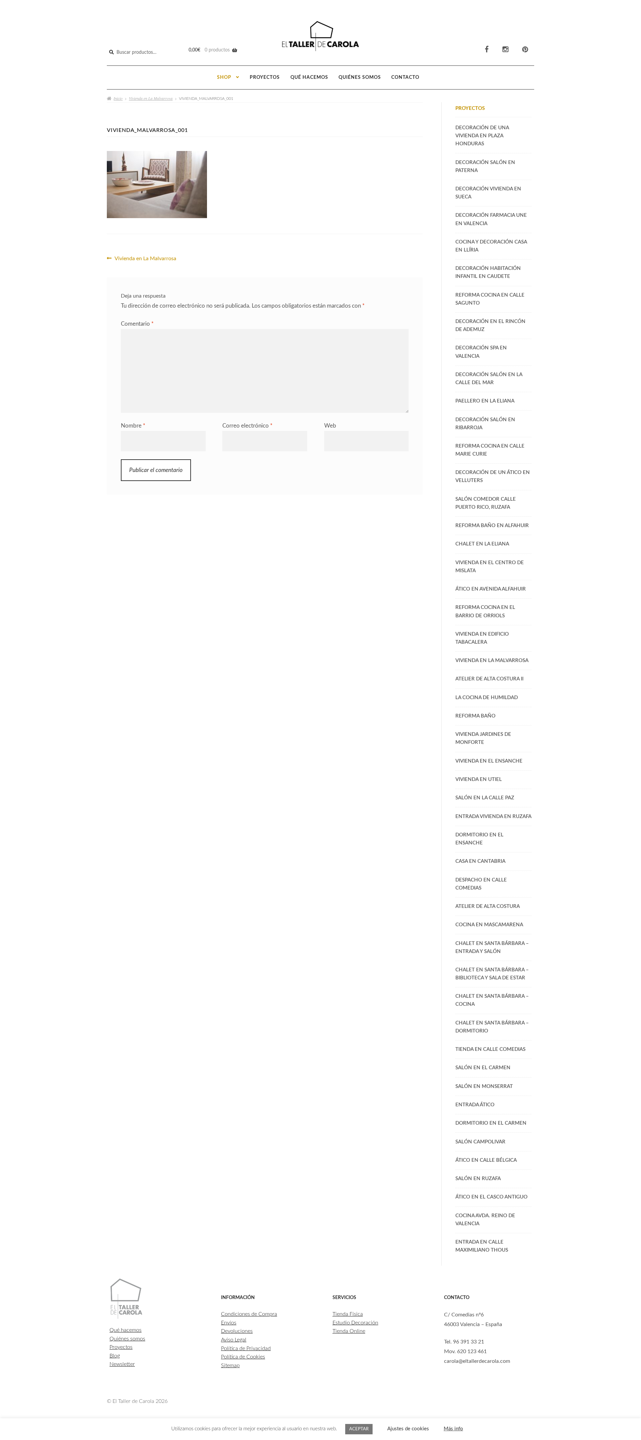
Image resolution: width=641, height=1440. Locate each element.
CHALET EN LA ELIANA (482, 543)
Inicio (118, 98)
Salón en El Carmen (482, 1067)
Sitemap (230, 1365)
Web (330, 426)
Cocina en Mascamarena (489, 924)
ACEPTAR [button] (359, 1429)
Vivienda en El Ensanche (488, 761)
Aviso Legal (233, 1339)
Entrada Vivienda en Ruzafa (493, 816)
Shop (224, 77)
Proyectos (265, 77)
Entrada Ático (474, 1104)
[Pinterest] (525, 49)
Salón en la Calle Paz (484, 797)
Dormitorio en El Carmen (490, 1123)
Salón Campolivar (480, 1141)
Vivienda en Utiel (478, 779)
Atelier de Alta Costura (487, 906)
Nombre (133, 426)
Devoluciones (237, 1331)
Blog (115, 1355)
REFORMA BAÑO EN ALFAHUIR (492, 525)
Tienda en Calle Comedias (490, 1049)
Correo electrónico (247, 426)
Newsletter (122, 1364)
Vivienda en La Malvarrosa (151, 98)
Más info (453, 1428)
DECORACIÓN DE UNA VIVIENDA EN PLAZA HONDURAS (482, 135)
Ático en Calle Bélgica (486, 1160)
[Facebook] (487, 49)
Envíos (228, 1322)
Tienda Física (348, 1314)
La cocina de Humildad (486, 697)
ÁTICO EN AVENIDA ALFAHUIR (490, 589)
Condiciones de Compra (249, 1314)
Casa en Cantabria (480, 861)
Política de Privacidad (246, 1348)
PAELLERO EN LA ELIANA (484, 401)
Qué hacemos (309, 77)
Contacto (405, 77)
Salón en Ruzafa (478, 1178)
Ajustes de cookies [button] (408, 1428)
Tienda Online (349, 1331)
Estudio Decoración (355, 1322)
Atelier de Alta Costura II (489, 678)
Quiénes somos (360, 77)
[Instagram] (505, 49)
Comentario (137, 324)
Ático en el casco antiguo (491, 1196)
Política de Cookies (243, 1356)
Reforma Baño (475, 715)
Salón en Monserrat (484, 1086)
